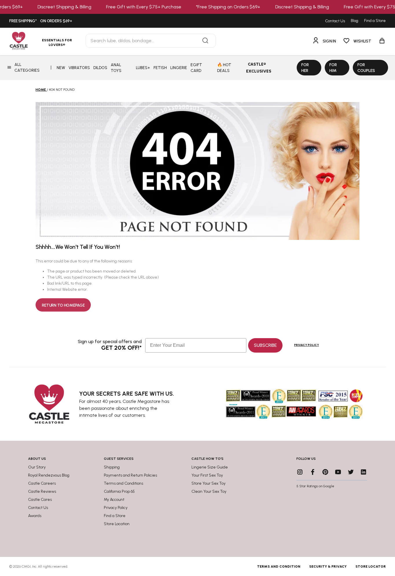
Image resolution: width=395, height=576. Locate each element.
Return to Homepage (63, 305)
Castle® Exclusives (258, 68)
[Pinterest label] (325, 471)
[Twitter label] (350, 471)
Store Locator (370, 566)
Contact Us (335, 20)
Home (41, 90)
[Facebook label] (312, 471)
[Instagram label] (299, 471)
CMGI (26, 566)
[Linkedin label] (363, 471)
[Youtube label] (338, 471)
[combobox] (151, 41)
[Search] (205, 41)
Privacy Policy (306, 345)
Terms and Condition (278, 566)
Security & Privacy (328, 566)
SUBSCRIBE (265, 345)
